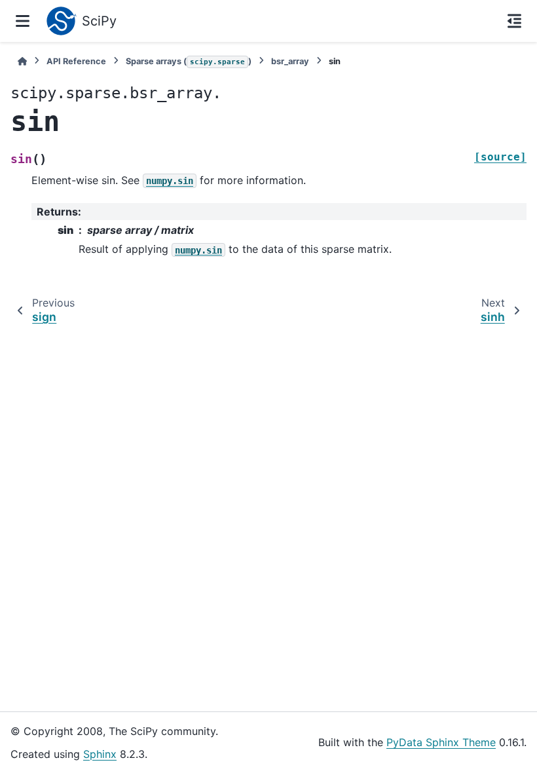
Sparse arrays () (188, 61)
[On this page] (514, 21)
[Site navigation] (22, 21)
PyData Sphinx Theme (441, 742)
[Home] (22, 61)
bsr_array (290, 61)
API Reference (76, 61)
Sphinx (100, 754)
